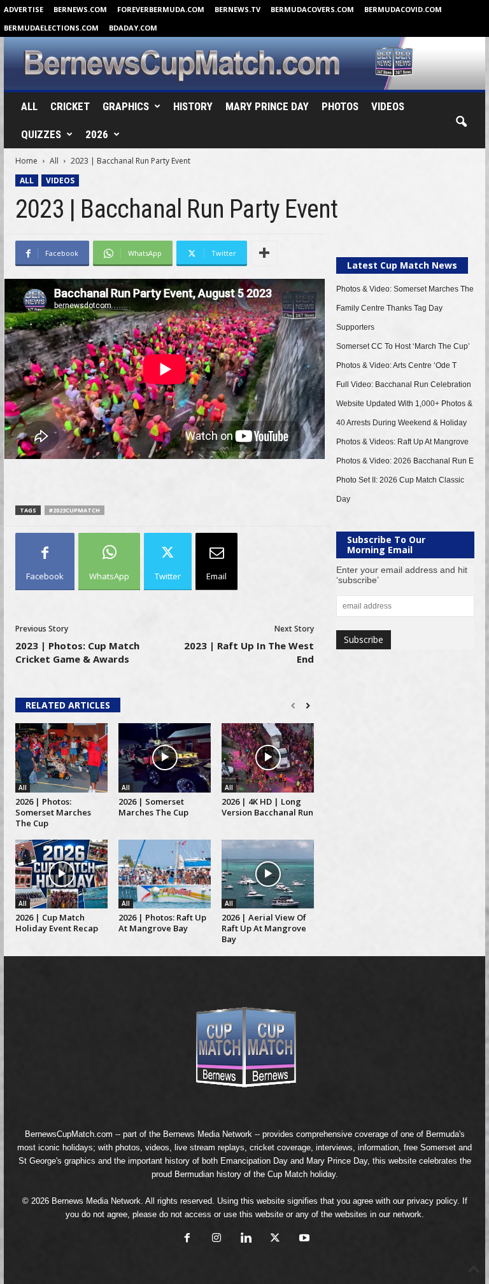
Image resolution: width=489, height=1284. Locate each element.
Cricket (70, 106)
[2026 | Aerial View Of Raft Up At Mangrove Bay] (268, 874)
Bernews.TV (237, 9)
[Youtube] (303, 1239)
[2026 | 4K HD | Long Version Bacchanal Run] (268, 757)
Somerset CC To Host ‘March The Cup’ (403, 346)
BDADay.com (133, 27)
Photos (340, 106)
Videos (387, 106)
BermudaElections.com (51, 27)
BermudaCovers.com (312, 9)
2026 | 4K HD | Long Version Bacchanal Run (267, 807)
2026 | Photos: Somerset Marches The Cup (53, 812)
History (193, 106)
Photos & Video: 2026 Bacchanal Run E (405, 460)
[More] (264, 253)
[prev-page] (293, 706)
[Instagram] (216, 1239)
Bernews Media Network (207, 1134)
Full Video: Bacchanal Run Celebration (403, 384)
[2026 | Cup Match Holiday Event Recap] (61, 874)
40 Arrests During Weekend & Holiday (401, 422)
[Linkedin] (245, 1239)
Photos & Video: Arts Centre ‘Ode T (396, 365)
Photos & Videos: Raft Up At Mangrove (402, 441)
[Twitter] (275, 1239)
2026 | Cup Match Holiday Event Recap (56, 923)
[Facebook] (187, 1239)
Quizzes (41, 134)
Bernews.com (80, 9)
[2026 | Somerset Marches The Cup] (164, 757)
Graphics (126, 106)
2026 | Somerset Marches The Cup (153, 807)
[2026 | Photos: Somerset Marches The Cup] (61, 757)
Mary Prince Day (267, 106)
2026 (96, 134)
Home (26, 160)
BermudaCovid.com (403, 9)
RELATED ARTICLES (67, 705)
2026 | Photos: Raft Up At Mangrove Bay (162, 923)
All (29, 106)
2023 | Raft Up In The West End (249, 652)
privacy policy (432, 1201)
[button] (461, 122)
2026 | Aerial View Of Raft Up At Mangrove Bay (264, 928)
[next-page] (308, 706)
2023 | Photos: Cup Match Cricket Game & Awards (77, 652)
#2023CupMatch (74, 510)
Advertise (23, 9)
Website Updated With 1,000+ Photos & (404, 403)
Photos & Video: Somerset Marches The (405, 289)
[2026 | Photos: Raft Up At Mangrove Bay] (164, 874)
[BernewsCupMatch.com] (244, 63)
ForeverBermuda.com (160, 9)
